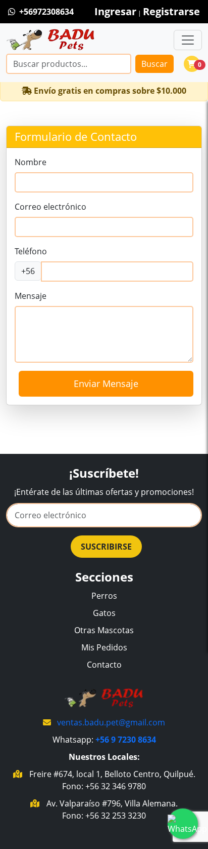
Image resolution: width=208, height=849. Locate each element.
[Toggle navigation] (188, 40)
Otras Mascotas (104, 630)
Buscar (154, 63)
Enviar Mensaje (106, 383)
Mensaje (30, 295)
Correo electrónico (50, 206)
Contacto (104, 664)
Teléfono (31, 251)
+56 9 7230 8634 (125, 739)
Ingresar (115, 11)
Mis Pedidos (104, 647)
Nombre (30, 162)
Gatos (104, 613)
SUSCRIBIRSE (106, 546)
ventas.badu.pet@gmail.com (111, 722)
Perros (104, 595)
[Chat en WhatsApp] (183, 823)
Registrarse (171, 11)
